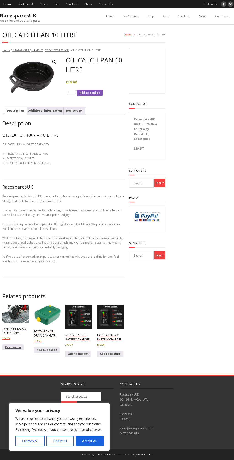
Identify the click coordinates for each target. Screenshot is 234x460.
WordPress (145, 454)
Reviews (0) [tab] (74, 110)
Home (7, 4)
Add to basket (90, 93)
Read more (13, 347)
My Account (25, 4)
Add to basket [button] (47, 350)
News (88, 4)
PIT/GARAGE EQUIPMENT (27, 50)
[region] (59, 427)
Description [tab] (15, 110)
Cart (56, 4)
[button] (54, 62)
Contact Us (106, 4)
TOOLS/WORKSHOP (57, 50)
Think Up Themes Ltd (108, 454)
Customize (30, 441)
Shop (43, 4)
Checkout (72, 4)
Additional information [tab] (45, 110)
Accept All (89, 441)
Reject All (60, 441)
